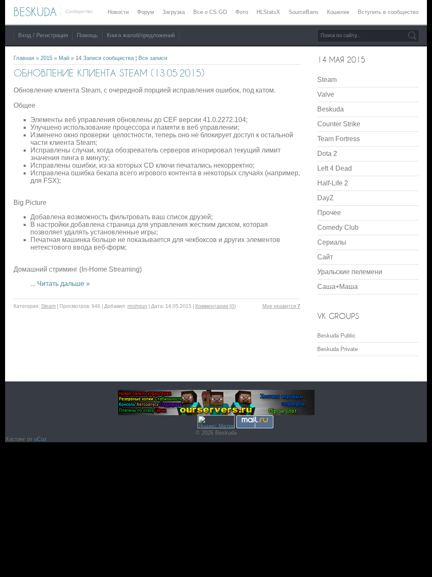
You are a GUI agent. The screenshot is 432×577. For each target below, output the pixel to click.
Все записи (152, 58)
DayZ (325, 197)
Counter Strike (338, 124)
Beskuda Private (337, 349)
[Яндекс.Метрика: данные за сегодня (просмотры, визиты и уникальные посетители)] (216, 421)
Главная (24, 58)
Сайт (325, 257)
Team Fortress (338, 138)
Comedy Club (338, 227)
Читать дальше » (63, 283)
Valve (325, 94)
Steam (48, 306)
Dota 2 (327, 153)
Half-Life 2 (332, 183)
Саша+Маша (337, 286)
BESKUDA (35, 11)
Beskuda (330, 109)
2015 (46, 58)
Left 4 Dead (334, 168)
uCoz (40, 439)
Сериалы (331, 242)
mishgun (137, 306)
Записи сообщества (108, 58)
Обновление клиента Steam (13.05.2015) (109, 72)
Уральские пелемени (349, 271)
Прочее (329, 212)
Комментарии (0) (215, 306)
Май (64, 58)
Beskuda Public (336, 335)
